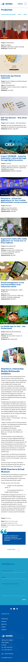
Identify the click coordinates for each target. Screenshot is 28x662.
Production (4, 618)
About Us (4, 624)
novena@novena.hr (6, 657)
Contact (3, 629)
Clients (3, 627)
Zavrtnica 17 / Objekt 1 (7, 640)
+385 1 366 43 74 (8, 649)
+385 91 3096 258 (8, 653)
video (19, 14)
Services (3, 621)
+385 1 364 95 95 (8, 647)
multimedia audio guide (8, 14)
